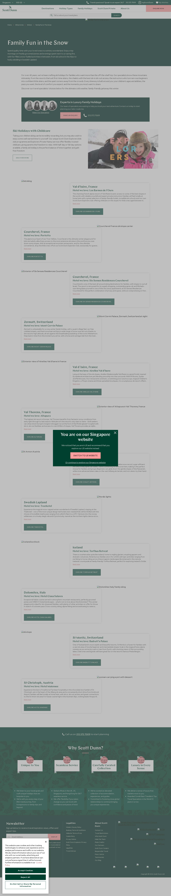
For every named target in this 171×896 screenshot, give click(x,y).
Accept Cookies (25, 870)
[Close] (46, 842)
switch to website (85, 455)
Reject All (25, 877)
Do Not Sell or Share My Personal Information (25, 885)
